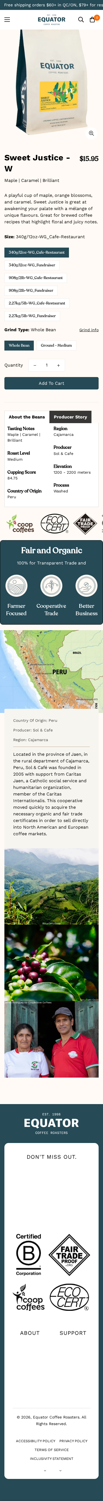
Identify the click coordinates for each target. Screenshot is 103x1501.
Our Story (30, 1343)
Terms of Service (52, 1450)
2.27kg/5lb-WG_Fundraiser (32, 316)
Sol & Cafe (63, 453)
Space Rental (30, 1392)
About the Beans (27, 417)
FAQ (73, 1360)
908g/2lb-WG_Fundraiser (31, 290)
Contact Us (73, 1343)
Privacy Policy (73, 1441)
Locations (73, 1351)
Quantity (13, 365)
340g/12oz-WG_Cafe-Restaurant (37, 252)
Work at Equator (30, 1371)
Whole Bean (19, 345)
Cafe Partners (29, 1383)
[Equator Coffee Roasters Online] (52, 20)
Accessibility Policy (35, 1441)
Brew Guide (30, 1360)
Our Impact (29, 1351)
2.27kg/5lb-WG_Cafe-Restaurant (37, 303)
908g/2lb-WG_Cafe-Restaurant (36, 277)
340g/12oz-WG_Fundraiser (32, 265)
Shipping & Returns (73, 1371)
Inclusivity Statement (51, 1459)
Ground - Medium (56, 345)
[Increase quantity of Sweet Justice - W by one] (58, 365)
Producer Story (70, 417)
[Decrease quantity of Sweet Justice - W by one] (35, 365)
